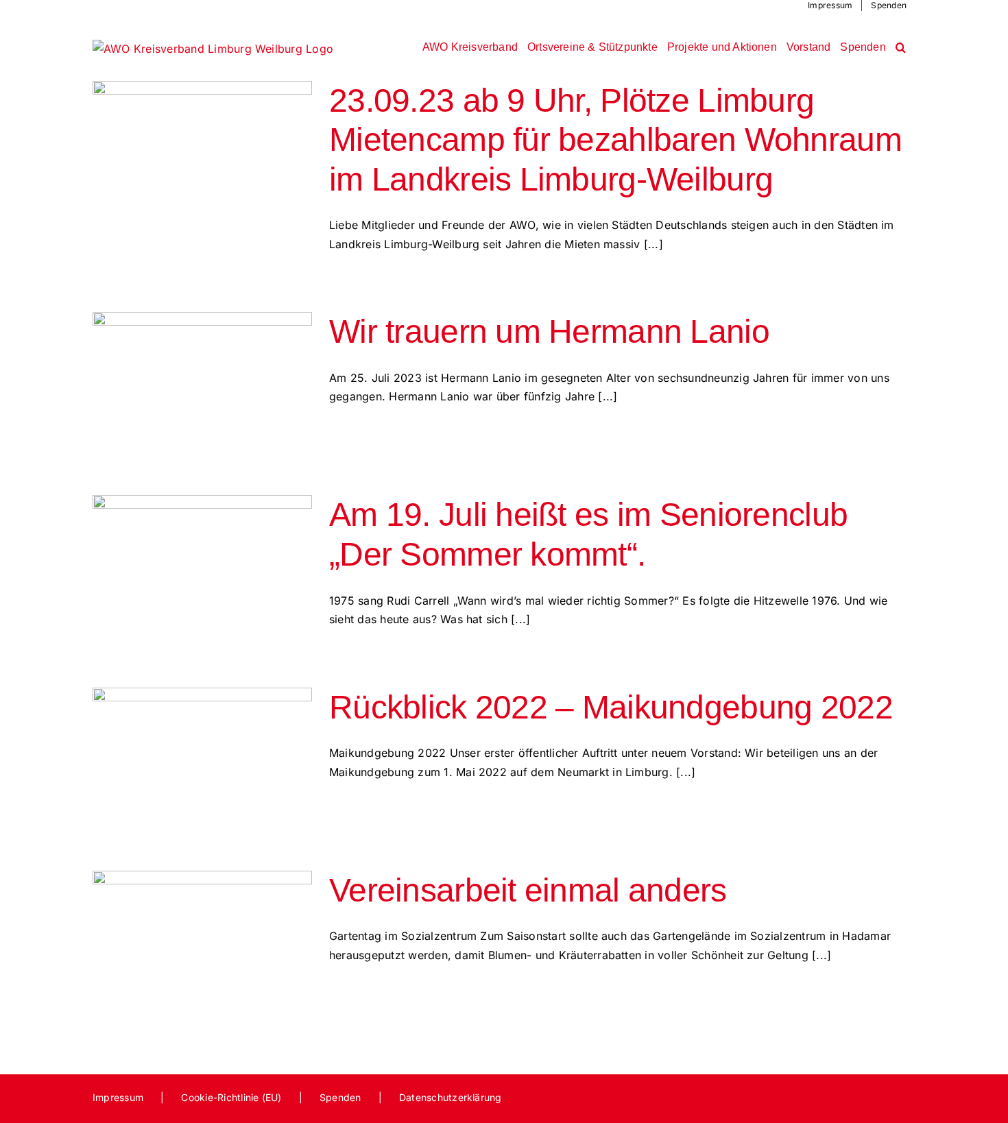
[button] (901, 47)
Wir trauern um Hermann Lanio (549, 331)
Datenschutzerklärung (450, 1097)
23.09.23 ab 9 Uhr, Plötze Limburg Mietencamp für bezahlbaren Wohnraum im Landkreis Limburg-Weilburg (615, 139)
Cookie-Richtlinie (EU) (231, 1097)
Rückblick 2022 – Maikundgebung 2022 (611, 707)
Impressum (118, 1097)
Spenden (340, 1097)
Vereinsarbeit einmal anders (528, 890)
